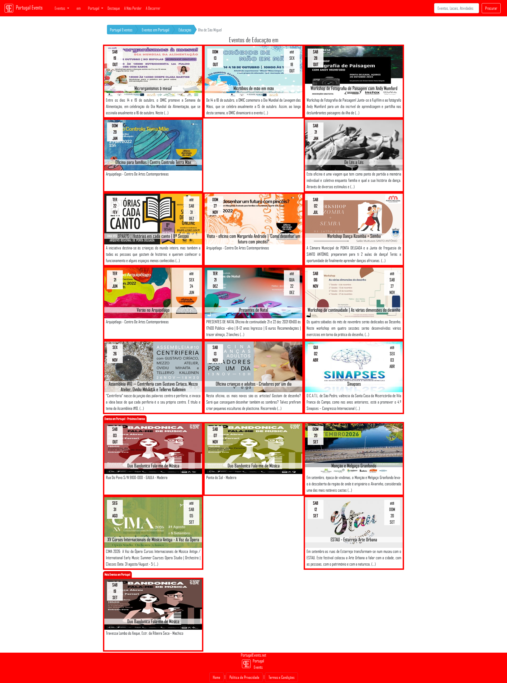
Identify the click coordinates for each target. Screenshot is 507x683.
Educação (185, 29)
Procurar (491, 8)
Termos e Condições (281, 677)
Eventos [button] (60, 8)
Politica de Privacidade (244, 677)
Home (216, 677)
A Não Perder (133, 8)
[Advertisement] (253, 155)
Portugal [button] (94, 8)
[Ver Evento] (153, 71)
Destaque (113, 8)
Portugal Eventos (121, 29)
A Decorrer (153, 8)
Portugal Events (29, 7)
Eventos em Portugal (155, 29)
